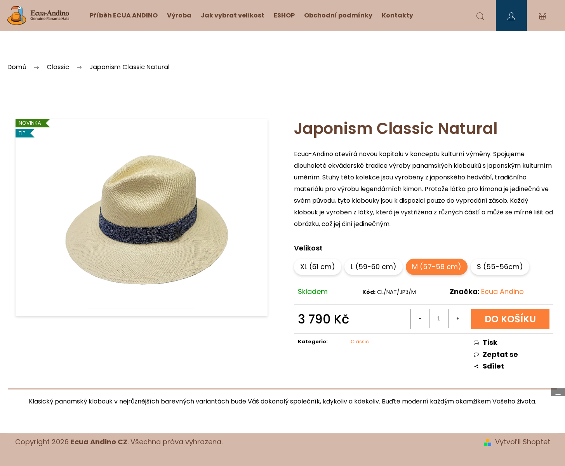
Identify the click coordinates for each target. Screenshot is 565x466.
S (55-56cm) (500, 266)
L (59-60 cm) (373, 266)
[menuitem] (123, 15)
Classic (360, 341)
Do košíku (510, 319)
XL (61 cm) (317, 266)
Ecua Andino (502, 291)
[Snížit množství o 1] (420, 318)
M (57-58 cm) (436, 266)
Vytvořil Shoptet (522, 442)
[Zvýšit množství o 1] (457, 318)
